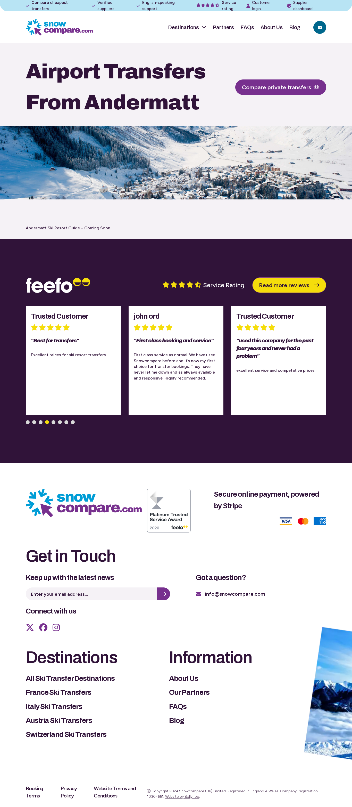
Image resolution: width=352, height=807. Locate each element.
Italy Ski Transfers (54, 707)
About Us (272, 27)
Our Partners (189, 692)
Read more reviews (284, 285)
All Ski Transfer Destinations (70, 678)
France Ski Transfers (58, 692)
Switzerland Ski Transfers (66, 734)
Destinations (183, 27)
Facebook (43, 627)
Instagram (56, 627)
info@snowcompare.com (235, 594)
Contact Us (319, 27)
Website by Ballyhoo (182, 796)
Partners (223, 27)
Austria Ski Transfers (59, 720)
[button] (28, 422)
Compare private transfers (276, 87)
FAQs (247, 27)
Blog (294, 27)
